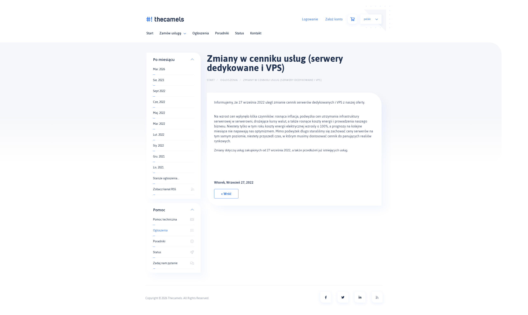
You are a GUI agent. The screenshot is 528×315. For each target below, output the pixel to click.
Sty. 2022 (158, 145)
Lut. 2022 (158, 134)
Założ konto (334, 19)
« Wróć (226, 194)
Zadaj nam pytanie (165, 263)
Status (239, 33)
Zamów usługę (171, 33)
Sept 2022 (159, 91)
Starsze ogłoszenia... (166, 178)
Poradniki (222, 33)
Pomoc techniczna (165, 219)
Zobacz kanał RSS (164, 189)
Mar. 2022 (159, 123)
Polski (367, 19)
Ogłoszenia (200, 33)
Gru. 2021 (159, 156)
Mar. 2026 (159, 69)
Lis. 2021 (158, 167)
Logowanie (310, 19)
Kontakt (255, 33)
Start (149, 33)
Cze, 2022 (159, 102)
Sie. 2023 (158, 80)
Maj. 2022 (159, 112)
